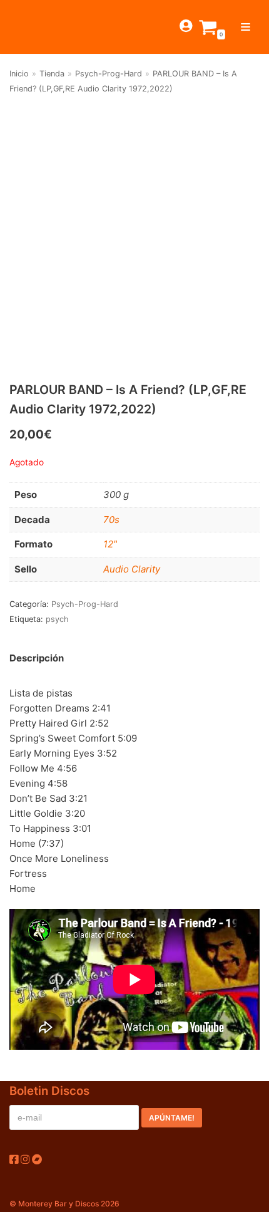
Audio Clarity (131, 569)
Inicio (19, 73)
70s (111, 520)
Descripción (36, 658)
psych (57, 619)
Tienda (51, 73)
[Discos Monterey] (31, 27)
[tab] (36, 658)
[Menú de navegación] (245, 27)
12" (110, 544)
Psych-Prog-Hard (108, 73)
